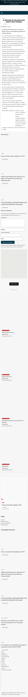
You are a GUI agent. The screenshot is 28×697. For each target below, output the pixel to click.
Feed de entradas (5, 521)
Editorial (22, 0)
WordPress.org (4, 524)
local (2, 0)
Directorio (13, 2)
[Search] (25, 13)
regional (5, 0)
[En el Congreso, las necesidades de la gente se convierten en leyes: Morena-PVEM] (11, 634)
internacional (9, 0)
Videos (25, 0)
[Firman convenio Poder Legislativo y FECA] (11, 144)
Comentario (4, 217)
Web (2, 238)
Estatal (5, 2)
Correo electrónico (5, 232)
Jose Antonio (5, 159)
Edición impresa (18, 2)
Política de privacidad (14, 4)
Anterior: (20, 114)
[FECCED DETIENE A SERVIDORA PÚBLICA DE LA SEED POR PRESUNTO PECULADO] (11, 191)
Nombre (3, 229)
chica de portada (16, 0)
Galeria (23, 2)
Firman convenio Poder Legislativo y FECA (13, 156)
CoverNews (10, 694)
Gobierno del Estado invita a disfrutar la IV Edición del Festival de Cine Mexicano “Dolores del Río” (13, 178)
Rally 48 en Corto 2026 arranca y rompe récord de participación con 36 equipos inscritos (12, 622)
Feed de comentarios (5, 523)
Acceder (3, 519)
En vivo (8, 2)
